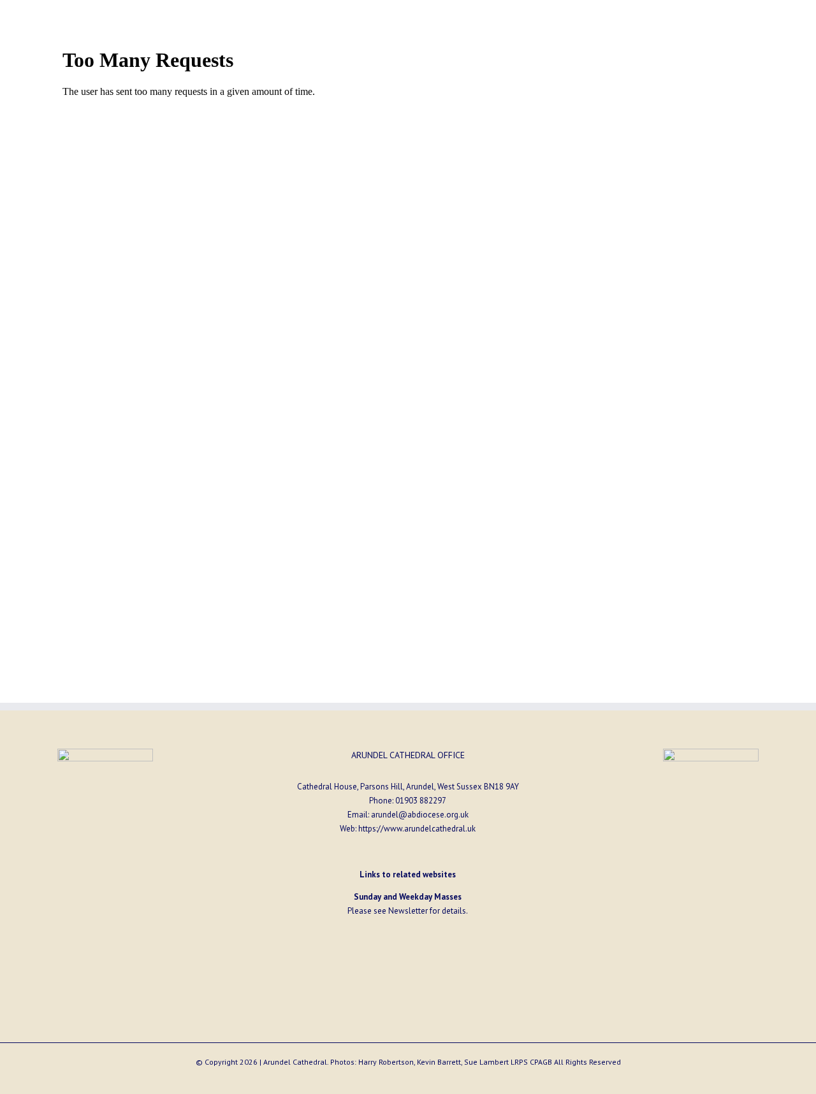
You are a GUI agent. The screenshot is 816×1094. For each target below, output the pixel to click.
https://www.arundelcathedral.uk (417, 828)
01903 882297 (420, 800)
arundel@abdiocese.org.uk (420, 814)
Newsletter (408, 910)
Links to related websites (408, 874)
